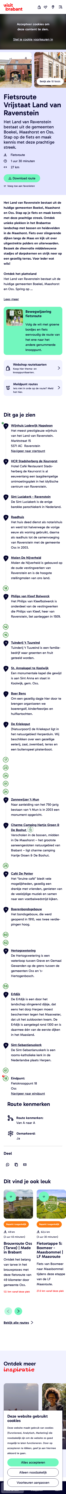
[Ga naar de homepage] (15, 7)
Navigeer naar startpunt (28, 451)
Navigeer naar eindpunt (28, 1094)
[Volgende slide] (18, 1311)
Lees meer (11, 299)
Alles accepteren (33, 1462)
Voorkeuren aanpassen (33, 1483)
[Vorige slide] (8, 1311)
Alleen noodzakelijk (33, 1472)
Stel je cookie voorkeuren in (33, 39)
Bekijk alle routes (16, 1323)
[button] (8, 15)
